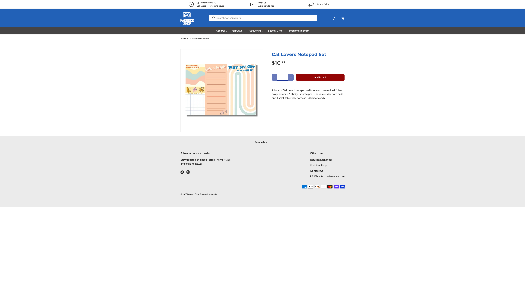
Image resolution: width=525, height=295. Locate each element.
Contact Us (316, 170)
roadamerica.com (299, 30)
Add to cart (320, 77)
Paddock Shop (193, 194)
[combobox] (263, 18)
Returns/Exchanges (321, 159)
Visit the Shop (318, 165)
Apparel (220, 30)
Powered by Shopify (208, 194)
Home (183, 38)
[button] (343, 18)
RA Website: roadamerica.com (327, 176)
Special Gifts (275, 30)
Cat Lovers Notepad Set (199, 38)
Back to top (261, 142)
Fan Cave (237, 30)
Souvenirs (255, 30)
